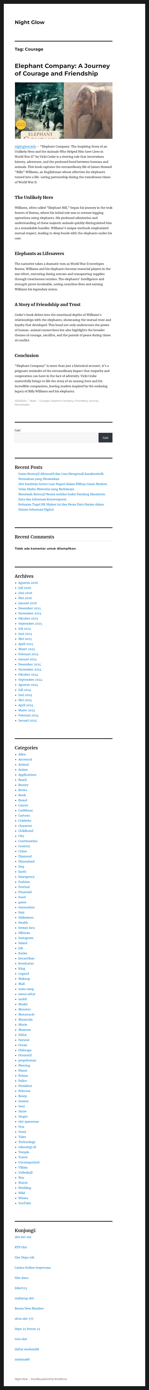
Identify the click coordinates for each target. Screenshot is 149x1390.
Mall (21, 984)
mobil (22, 999)
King (21, 968)
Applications (27, 775)
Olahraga (24, 1050)
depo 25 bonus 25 (27, 1329)
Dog (21, 866)
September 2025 (30, 623)
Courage (44, 400)
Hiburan (24, 933)
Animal (23, 764)
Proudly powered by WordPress (49, 1379)
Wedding (24, 1188)
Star (21, 1126)
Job (20, 948)
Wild (21, 1193)
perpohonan (27, 1060)
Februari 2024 (28, 715)
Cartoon (24, 815)
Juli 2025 (24, 628)
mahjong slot (24, 1298)
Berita (22, 790)
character (25, 826)
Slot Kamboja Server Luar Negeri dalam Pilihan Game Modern (62, 484)
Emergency (26, 877)
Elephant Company (62, 400)
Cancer (23, 805)
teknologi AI (27, 1147)
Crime (22, 851)
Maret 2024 (26, 710)
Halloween (26, 917)
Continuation (28, 841)
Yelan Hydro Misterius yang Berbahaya (46, 489)
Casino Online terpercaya (33, 1267)
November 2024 (29, 669)
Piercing (24, 1065)
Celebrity (24, 820)
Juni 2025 (25, 634)
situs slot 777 (24, 1318)
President (25, 1086)
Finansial (25, 892)
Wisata (23, 1198)
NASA (22, 1035)
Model (22, 1004)
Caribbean (25, 810)
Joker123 (21, 1288)
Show (22, 1111)
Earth (22, 871)
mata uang (26, 989)
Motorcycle (26, 1014)
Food (22, 897)
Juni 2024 (25, 695)
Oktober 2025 (28, 618)
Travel (22, 1157)
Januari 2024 (27, 720)
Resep (22, 1096)
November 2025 (29, 613)
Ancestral (25, 759)
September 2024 (30, 679)
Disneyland (26, 861)
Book (33, 400)
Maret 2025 (26, 649)
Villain (23, 1167)
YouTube (24, 1203)
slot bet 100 (23, 1237)
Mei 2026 (25, 598)
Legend (23, 973)
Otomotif (25, 1055)
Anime (23, 769)
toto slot (21, 1339)
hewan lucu (26, 928)
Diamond (25, 856)
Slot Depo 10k (24, 1257)
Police (22, 1081)
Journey (93, 400)
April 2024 (25, 705)
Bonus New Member (29, 1308)
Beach (22, 780)
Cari (17, 430)
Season (23, 1101)
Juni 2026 (25, 593)
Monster (24, 1009)
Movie (22, 1024)
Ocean (22, 1045)
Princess (24, 1091)
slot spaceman (28, 1121)
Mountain (25, 1019)
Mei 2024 (25, 700)
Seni (21, 1106)
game (22, 902)
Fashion (24, 882)
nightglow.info (25, 146)
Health (23, 922)
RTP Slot (21, 1247)
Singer (23, 1116)
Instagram (25, 938)
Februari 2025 (28, 654)
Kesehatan (26, 963)
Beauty (23, 785)
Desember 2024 (29, 664)
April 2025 (25, 644)
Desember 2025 (29, 608)
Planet (23, 1070)
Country (24, 846)
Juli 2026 (24, 588)
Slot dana (21, 1278)
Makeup (24, 979)
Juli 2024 (24, 690)
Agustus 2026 (28, 583)
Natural (23, 1040)
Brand (22, 800)
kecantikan (26, 958)
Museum (24, 1030)
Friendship (81, 400)
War (21, 1177)
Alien (22, 754)
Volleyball (25, 1172)
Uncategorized (28, 1162)
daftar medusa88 (27, 1349)
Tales (22, 1137)
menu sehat (26, 994)
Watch (23, 1183)
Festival (24, 887)
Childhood (25, 831)
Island (22, 943)
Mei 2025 (25, 639)
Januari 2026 (27, 603)
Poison (23, 1075)
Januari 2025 (27, 659)
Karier (22, 953)
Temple (23, 1152)
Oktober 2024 (28, 674)
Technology (26, 1142)
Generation (26, 907)
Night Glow (30, 22)
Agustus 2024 (28, 685)
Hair (21, 912)
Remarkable (22, 404)
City (21, 836)
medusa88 (22, 1359)
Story (22, 1132)
